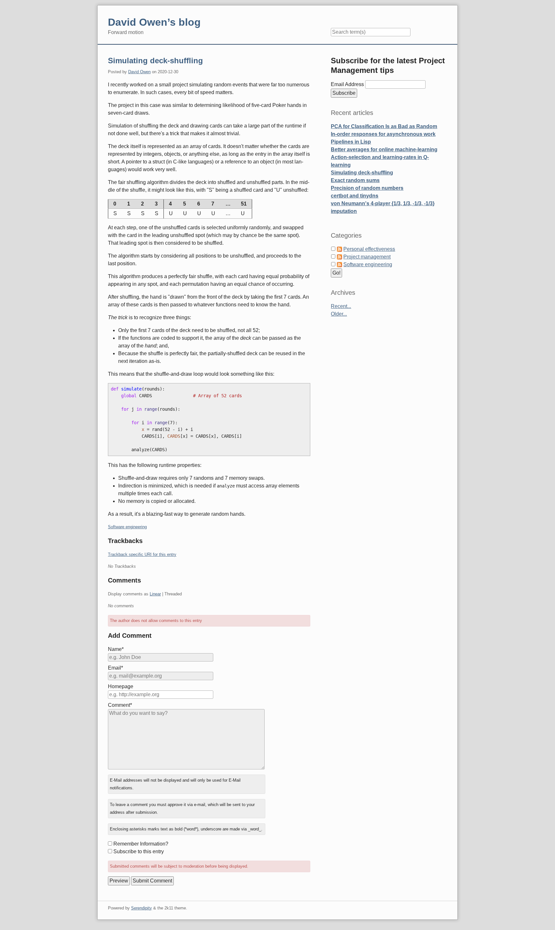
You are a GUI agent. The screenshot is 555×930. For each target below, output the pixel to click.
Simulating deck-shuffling (155, 60)
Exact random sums (355, 180)
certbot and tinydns (354, 195)
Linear (155, 594)
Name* (116, 649)
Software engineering (127, 526)
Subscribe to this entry (138, 851)
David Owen (139, 71)
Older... (339, 314)
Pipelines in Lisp (351, 142)
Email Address (348, 84)
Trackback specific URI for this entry (142, 554)
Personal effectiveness (369, 249)
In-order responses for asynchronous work (383, 134)
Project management (367, 256)
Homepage (120, 686)
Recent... (341, 306)
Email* (115, 668)
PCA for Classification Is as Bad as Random (384, 126)
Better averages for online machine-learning (384, 149)
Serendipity (141, 908)
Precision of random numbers (367, 188)
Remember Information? (140, 844)
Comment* (120, 705)
